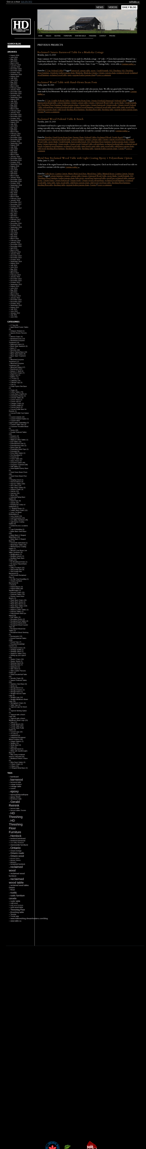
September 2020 (16, 143)
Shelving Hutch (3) (16, 663)
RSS (17, 939)
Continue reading (129, 64)
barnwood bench (44, 139)
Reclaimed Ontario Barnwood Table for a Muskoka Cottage (70, 52)
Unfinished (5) (15, 735)
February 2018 (15, 198)
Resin (12, 890)
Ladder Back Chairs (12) (19, 510)
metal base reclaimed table (117, 178)
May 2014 (13, 269)
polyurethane (48, 107)
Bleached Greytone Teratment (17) (16, 360)
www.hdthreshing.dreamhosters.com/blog (29, 918)
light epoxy (79, 178)
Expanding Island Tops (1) (19, 449)
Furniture (68, 36)
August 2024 (14, 55)
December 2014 (16, 256)
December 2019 (16, 158)
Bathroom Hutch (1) (17, 344)
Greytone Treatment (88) (19, 464)
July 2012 (13, 309)
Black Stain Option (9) (18, 354)
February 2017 (15, 219)
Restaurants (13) (16, 636)
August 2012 (14, 307)
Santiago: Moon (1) (17, 651)
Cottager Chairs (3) (17, 403)
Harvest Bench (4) (16, 482)
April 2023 (13, 84)
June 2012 (14, 311)
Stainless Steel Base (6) (18, 684)
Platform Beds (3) (16, 608)
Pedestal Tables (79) (17, 594)
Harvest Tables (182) (17, 484)
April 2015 (13, 248)
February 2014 (15, 275)
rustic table (15, 901)
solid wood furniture (16, 905)
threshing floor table (93, 109)
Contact (102, 36)
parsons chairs (110, 73)
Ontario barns (84, 105)
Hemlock (15, 835)
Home (40, 36)
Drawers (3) (14, 436)
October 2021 (15, 118)
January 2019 (15, 177)
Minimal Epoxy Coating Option (115, 173)
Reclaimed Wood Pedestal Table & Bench (60, 119)
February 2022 (15, 111)
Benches (48, 137)
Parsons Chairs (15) (17, 592)
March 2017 (14, 217)
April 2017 (13, 216)
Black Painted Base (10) (18, 352)
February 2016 (15, 240)
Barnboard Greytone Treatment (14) (17, 341)
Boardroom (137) (16, 369)
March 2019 (14, 176)
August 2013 (14, 286)
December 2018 (16, 179)
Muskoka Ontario (91, 73)
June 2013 (14, 288)
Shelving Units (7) (16, 665)
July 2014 (13, 265)
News (99, 7)
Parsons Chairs (78, 137)
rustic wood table (127, 107)
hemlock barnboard (18, 838)
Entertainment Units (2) (18, 445)
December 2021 (16, 114)
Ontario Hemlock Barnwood (102, 100)
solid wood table (16, 907)
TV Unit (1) (14, 733)
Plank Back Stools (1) (17, 602)
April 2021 (13, 130)
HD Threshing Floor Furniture (16, 826)
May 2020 (13, 151)
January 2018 (15, 200)
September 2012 (16, 305)
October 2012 (15, 303)
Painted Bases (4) (16, 587)
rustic (13, 892)
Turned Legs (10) (16, 732)
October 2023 (15, 72)
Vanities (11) (14, 743)
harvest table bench (78, 141)
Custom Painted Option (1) (19, 419)
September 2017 (16, 208)
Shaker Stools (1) (16, 661)
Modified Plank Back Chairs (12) (16, 559)
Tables (48, 36)
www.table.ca (15, 921)
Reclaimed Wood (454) (18, 623)
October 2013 (15, 282)
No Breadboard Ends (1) (18, 562)
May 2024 (13, 59)
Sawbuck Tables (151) (18, 653)
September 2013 (16, 284)
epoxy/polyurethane (19, 794)
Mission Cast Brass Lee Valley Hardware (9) (18, 551)
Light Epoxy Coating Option (56, 173)
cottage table (15, 786)
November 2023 (16, 70)
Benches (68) (15, 350)
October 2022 (15, 95)
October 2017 (15, 206)
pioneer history (15, 860)
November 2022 (16, 93)
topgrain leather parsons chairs (83, 75)
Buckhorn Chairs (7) (17, 373)
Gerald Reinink (14, 803)
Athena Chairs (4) (16, 336)
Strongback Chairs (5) (18, 703)
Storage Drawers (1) (17, 690)
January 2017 (15, 221)
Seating (57, 36)
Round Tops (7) (15, 642)
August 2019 (14, 166)
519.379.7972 (26, 2)
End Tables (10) (15, 442)
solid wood (14, 903)
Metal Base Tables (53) (18, 545)
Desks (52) (14, 430)
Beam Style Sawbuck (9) (19, 346)
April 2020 (13, 153)
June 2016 (14, 233)
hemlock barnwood (17, 841)
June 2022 (14, 103)
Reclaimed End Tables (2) (19, 621)
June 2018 (14, 191)
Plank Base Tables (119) (18, 606)
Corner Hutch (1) (16, 400)
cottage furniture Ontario (67, 102)
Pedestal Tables (57, 70)
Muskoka (79, 73)
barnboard (14, 777)
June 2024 (14, 57)
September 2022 (16, 97)
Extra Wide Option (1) (17, 453)
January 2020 (15, 156)
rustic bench (86, 146)
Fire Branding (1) (16, 455)
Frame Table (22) (16, 459)
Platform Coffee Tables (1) (19, 610)
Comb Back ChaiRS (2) (18, 394)
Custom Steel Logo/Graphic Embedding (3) (19, 421)
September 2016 (16, 227)
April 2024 (13, 61)
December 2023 (16, 69)
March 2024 (14, 63)
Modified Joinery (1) (17, 556)
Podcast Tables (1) (17, 611)
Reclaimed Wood (104, 137)
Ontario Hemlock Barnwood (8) (15, 582)
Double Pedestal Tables (60, 100)
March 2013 (14, 294)
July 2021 (13, 124)
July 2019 (13, 168)
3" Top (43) (14, 325)
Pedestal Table (87, 144)
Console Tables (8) (17, 398)
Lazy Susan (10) (16, 516)
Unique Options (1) (17, 741)
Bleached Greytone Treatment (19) (16, 364)
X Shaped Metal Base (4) (19, 768)
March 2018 (14, 196)
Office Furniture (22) (17, 568)
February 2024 (15, 65)
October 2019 (15, 162)
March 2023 (14, 86)
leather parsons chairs (67, 73)
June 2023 (14, 80)
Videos (113, 7)
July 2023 (13, 78)
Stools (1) (13, 686)
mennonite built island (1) (19, 543)
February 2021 (15, 134)
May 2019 (13, 172)
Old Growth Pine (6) (17, 569)
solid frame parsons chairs (47, 109)
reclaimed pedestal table (63, 107)
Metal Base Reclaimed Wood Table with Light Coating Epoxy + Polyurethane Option (84, 158)
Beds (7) (13, 348)
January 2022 (15, 112)
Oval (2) (13, 585)
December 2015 (16, 244)
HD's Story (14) (15, 485)
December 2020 (16, 137)
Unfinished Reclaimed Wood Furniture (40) (17, 738)
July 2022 (13, 101)
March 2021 (14, 132)
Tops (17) (13, 722)
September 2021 (16, 120)
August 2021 (14, 122)
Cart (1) (13, 384)
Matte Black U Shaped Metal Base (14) (17, 536)
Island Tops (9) (15, 501)
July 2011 (13, 315)
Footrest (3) (14, 457)
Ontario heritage (16, 851)
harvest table (14, 808)
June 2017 (14, 212)
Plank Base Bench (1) (18, 604)
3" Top (47, 70)
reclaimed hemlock (17, 864)
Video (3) (13, 747)
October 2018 (15, 183)
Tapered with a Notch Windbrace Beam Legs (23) (18, 719)
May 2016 (13, 235)
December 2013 (16, 279)
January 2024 (15, 67)
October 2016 (15, 225)
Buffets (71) (14, 377)
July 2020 (13, 147)
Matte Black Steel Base (77, 173)
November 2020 (16, 139)
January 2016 (15, 242)
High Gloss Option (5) (18, 487)
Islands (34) (14, 503)
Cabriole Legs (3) (16, 382)
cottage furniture (16, 784)
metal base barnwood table (95, 178)
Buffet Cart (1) (15, 375)
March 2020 (14, 154)
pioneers (13, 862)
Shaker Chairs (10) (17, 659)
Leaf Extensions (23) (17, 518)
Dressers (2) (14, 438)
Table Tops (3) (15, 705)
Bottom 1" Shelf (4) (16, 371)
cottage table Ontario (86, 102)
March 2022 (14, 109)
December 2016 (16, 223)
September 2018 (16, 185)
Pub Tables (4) (15, 617)
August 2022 (14, 99)
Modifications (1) (16, 554)
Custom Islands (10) (17, 417)
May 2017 (13, 214)
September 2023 (16, 74)
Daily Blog (129, 7)
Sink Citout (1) (15, 669)
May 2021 (13, 128)
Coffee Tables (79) (16, 392)
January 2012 (15, 313)
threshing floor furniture (76, 109)
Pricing (112, 36)
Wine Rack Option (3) (17, 762)
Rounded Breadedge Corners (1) (17, 645)
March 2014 (14, 273)
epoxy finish (15, 797)
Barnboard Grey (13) (17, 338)
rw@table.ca (134, 2)
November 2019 (16, 160)
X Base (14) (14, 766)
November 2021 (16, 116)
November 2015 (16, 246)
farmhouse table (16, 799)
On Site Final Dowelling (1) (19, 579)
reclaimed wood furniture (84, 107)
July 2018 (13, 189)
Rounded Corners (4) (17, 648)
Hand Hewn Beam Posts (80, 100)
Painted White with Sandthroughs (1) (16, 589)
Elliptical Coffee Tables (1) (19, 440)
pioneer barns (15, 858)
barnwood (16, 779)
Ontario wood (17, 856)
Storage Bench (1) (16, 688)
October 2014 (15, 259)
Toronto (13, 914)
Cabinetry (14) (15, 380)
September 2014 (16, 261)
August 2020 (14, 145)
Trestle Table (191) (17, 726)
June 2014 (14, 267)
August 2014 (14, 263)
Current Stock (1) (16, 407)
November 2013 (16, 280)
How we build (80, 36)
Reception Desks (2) (17, 619)
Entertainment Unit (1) (18, 443)
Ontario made (17, 853)
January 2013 (15, 298)
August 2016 (14, 229)
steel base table (105, 182)
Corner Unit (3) (15, 401)
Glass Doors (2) (16, 461)
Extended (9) (14, 451)
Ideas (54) (14, 495)
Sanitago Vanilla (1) (17, 650)
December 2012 (16, 299)
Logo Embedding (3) (17, 529)
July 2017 (13, 210)
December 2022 (16, 92)
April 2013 (13, 292)
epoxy (14, 791)
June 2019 (14, 170)
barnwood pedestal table (46, 102)
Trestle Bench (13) (16, 724)
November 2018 (16, 181)
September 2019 (16, 164)
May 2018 (13, 193)
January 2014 (15, 277)
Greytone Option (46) (17, 462)
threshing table (17, 912)
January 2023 (15, 90)
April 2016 (13, 237)
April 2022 (13, 107)
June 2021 (14, 126)
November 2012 (16, 301)
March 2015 (14, 250)
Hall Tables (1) (15, 466)
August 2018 (14, 187)
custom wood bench (117, 139)
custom (13, 788)
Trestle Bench (117, 137)
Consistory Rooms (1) (18, 396)
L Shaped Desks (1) (17, 508)
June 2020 (14, 149)
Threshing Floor (17, 909)
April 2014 (13, 271)
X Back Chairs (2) (16, 764)
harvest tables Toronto (18, 810)
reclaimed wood (122, 73)
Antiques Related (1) (17, 331)
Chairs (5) (13, 390)
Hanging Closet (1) (16, 480)
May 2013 (13, 290)
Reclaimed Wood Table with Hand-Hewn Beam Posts (67, 82)
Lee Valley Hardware (17, 842)
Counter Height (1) (16, 405)
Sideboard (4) (15, 667)
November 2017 (16, 204)
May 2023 (13, 82)
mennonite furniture (19, 845)
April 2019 (13, 174)
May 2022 (13, 105)
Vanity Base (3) (15, 745)
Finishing (92, 36)
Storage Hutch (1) (16, 692)
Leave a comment (104, 75)
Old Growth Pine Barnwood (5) (15, 572)
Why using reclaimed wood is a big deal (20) (17, 755)
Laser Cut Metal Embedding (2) (15, 513)
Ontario (15, 848)
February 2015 (15, 252)
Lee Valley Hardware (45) (19, 520)
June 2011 (14, 317)
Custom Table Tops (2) (18, 424)
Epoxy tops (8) (15, 447)
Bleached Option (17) (17, 367)
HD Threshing (19, 26)
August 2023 (14, 76)
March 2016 (14, 238)
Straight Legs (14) (16, 697)
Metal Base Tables (94, 173)
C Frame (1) (14, 378)
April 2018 (13, 195)
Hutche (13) (14, 491)
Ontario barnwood (98, 105)
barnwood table (15, 782)
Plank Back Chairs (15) (18, 600)
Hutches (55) (15, 493)
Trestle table (14, 916)
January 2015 (15, 254)
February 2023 (15, 88)
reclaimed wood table (58, 75)
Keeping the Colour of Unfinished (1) (17, 505)
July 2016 (13, 231)
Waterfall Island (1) (16, 749)
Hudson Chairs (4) (16, 489)
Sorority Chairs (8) (16, 678)
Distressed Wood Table (104, 102)
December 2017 (16, 202)
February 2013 (15, 296)
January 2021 (15, 135)
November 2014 (16, 257)
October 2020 (15, 141)
